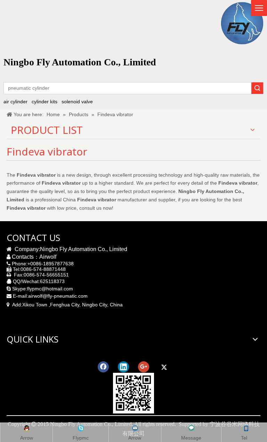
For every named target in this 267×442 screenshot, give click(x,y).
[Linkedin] (123, 366)
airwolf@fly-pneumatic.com (58, 296)
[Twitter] (163, 366)
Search (257, 88)
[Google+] (143, 366)
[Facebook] (103, 366)
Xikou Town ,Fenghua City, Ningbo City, (65, 304)
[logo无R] (242, 23)
